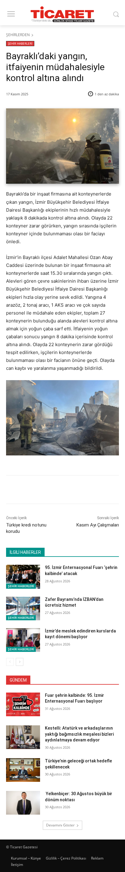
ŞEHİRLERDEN (18, 34)
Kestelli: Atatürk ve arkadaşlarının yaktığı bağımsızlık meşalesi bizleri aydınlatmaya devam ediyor (79, 734)
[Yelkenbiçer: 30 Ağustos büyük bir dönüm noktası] (23, 803)
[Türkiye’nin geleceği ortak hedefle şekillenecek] (23, 770)
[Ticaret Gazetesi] (62, 14)
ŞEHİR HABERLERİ (20, 43)
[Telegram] (87, 491)
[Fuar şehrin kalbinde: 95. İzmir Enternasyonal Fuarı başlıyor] (23, 704)
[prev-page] (10, 662)
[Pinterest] (59, 491)
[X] (45, 491)
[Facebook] (31, 491)
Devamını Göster (60, 825)
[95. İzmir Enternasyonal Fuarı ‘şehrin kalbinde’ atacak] (23, 576)
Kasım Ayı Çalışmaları (97, 525)
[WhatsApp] (73, 491)
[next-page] (19, 662)
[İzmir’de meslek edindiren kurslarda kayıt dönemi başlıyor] (23, 640)
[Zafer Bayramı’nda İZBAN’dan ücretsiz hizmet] (23, 608)
